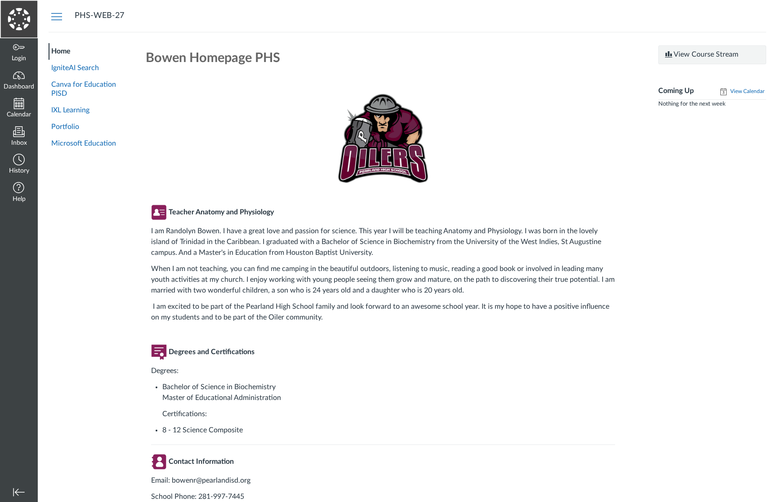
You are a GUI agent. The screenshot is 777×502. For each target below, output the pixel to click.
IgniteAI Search (75, 67)
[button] (19, 165)
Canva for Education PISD (83, 89)
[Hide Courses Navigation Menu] (57, 16)
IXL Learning (70, 110)
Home (61, 51)
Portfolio (65, 126)
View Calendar (746, 91)
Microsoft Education (83, 143)
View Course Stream (705, 54)
